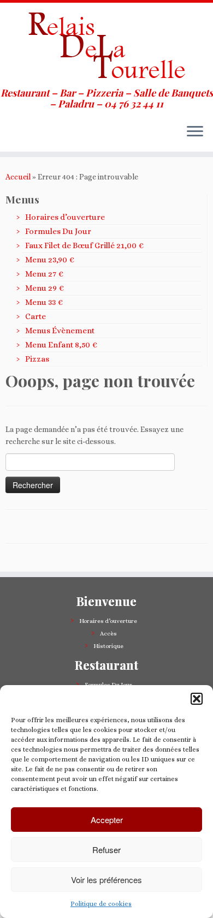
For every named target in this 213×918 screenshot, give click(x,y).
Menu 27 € (44, 274)
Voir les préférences (106, 879)
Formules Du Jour (58, 231)
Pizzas (37, 359)
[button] (196, 698)
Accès (108, 633)
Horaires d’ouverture (65, 217)
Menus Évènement (59, 330)
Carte (35, 316)
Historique (108, 646)
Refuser (106, 849)
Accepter (107, 819)
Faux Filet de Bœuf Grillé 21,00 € (84, 245)
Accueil (18, 176)
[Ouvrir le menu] (195, 132)
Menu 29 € (44, 288)
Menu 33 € (44, 302)
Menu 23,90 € (49, 260)
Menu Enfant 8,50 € (61, 345)
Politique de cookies (101, 904)
